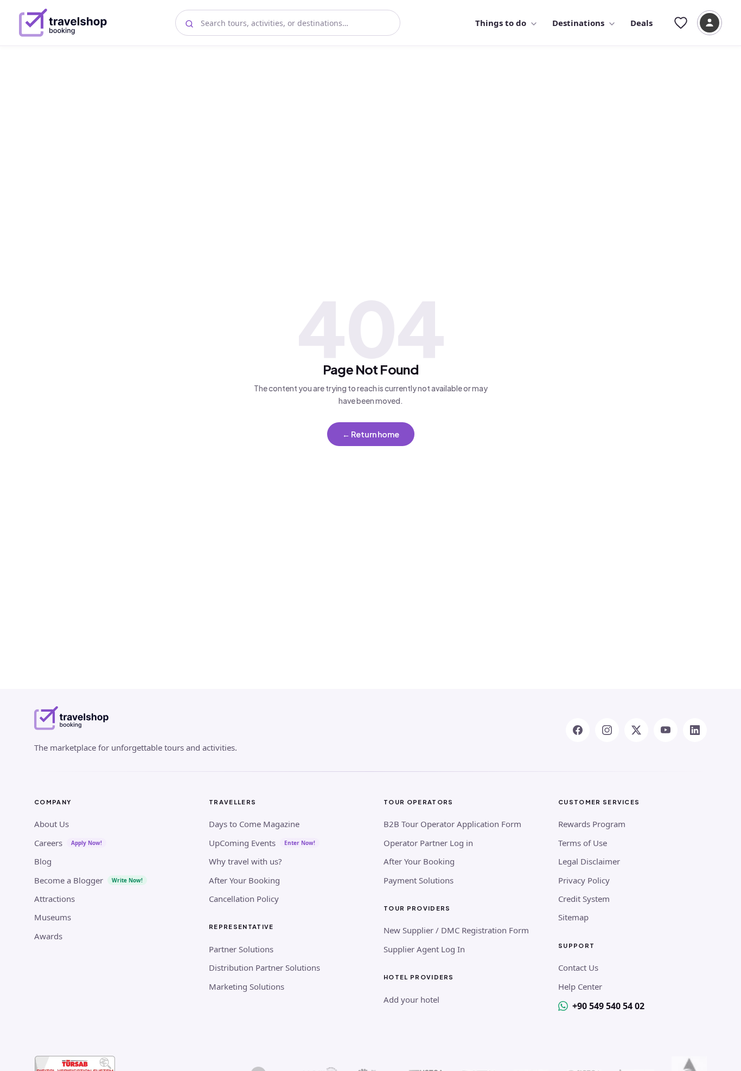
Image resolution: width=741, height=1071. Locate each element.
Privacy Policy (584, 880)
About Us (51, 823)
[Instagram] (607, 730)
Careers (48, 842)
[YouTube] (666, 730)
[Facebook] (578, 730)
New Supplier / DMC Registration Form (456, 930)
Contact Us (578, 967)
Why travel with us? (245, 861)
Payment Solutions (418, 880)
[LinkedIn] (695, 730)
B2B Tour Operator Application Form (452, 823)
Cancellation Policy (244, 898)
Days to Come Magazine (254, 823)
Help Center (580, 986)
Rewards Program (591, 823)
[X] (636, 730)
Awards (48, 936)
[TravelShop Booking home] (63, 23)
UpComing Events (242, 842)
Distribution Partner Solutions (264, 967)
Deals (641, 22)
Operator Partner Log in (428, 842)
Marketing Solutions (246, 986)
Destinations (578, 22)
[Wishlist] (681, 23)
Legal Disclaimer (589, 861)
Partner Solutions (241, 949)
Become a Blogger (68, 880)
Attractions (54, 898)
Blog (43, 861)
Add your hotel (411, 999)
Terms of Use (582, 842)
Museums (52, 917)
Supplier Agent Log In (424, 949)
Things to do (500, 22)
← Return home (370, 434)
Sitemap (573, 917)
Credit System (584, 898)
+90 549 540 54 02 (608, 1006)
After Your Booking (244, 880)
